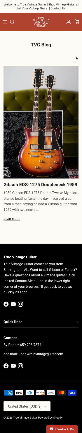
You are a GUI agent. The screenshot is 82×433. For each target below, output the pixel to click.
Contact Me (63, 429)
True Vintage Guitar (25, 417)
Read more (11, 219)
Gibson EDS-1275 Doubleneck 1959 (40, 184)
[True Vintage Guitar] (41, 22)
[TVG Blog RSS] (77, 58)
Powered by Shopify (50, 417)
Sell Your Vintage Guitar (33, 8)
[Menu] (5, 22)
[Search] (14, 22)
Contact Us (58, 8)
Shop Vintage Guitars (62, 4)
